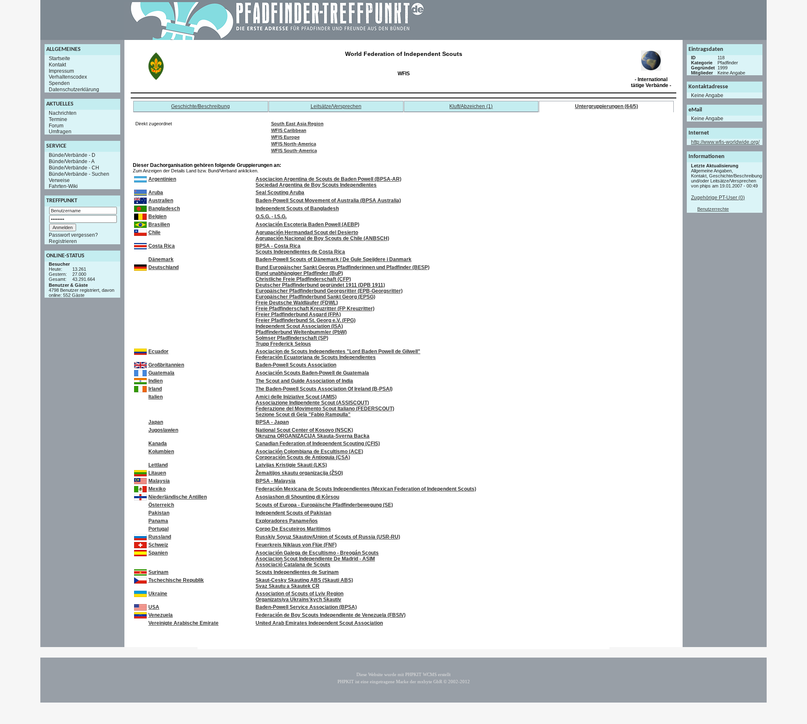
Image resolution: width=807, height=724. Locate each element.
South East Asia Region (297, 123)
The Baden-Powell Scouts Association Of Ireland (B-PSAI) (324, 389)
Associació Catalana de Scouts (293, 565)
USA (153, 607)
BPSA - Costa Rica (278, 246)
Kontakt (57, 65)
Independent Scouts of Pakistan (293, 513)
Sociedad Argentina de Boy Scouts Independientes (316, 185)
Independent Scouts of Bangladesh (297, 208)
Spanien (158, 553)
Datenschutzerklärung (74, 89)
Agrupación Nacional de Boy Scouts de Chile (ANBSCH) (322, 238)
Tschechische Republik (176, 580)
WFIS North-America (293, 143)
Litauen (157, 473)
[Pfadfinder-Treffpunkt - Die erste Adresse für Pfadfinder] (277, 38)
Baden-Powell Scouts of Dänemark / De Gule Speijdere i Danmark (333, 259)
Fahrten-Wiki (63, 186)
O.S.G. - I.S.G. (271, 216)
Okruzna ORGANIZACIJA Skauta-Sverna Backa (312, 436)
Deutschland (163, 267)
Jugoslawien (163, 430)
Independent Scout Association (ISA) (299, 326)
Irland (155, 389)
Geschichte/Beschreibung (200, 106)
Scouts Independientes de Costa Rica (300, 252)
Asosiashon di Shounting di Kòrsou (297, 497)
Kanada (157, 444)
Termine (58, 119)
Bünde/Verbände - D (72, 155)
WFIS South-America (294, 150)
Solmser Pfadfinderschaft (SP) (292, 338)
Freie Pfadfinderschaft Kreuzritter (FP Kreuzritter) (315, 309)
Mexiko (157, 489)
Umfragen (60, 132)
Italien (155, 397)
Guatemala (161, 373)
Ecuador (158, 351)
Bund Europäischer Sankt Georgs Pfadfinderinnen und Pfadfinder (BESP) (343, 267)
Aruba (155, 193)
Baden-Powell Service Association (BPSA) (306, 607)
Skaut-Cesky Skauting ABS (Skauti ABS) (304, 580)
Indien (155, 381)
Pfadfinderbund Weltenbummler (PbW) (301, 332)
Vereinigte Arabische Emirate (183, 623)
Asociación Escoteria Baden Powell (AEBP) (307, 224)
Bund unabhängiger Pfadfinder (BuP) (299, 273)
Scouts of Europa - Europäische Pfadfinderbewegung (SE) (324, 505)
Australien (160, 200)
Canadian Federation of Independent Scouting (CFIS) (318, 444)
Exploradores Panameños (287, 521)
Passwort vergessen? (73, 235)
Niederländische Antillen (177, 497)
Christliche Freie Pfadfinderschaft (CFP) (303, 279)
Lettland (158, 465)
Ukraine (157, 594)
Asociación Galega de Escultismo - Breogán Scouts (317, 553)
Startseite (59, 58)
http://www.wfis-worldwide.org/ (725, 142)
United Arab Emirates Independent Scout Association (319, 623)
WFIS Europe (285, 137)
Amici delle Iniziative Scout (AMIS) (296, 397)
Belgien (157, 216)
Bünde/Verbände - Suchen (79, 174)
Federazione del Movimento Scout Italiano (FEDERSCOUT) (325, 409)
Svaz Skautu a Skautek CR (287, 586)
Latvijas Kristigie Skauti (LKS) (291, 465)
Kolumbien (161, 451)
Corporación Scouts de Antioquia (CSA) (303, 457)
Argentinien (162, 179)
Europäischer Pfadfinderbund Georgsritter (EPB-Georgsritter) (329, 291)
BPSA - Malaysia (275, 481)
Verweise (59, 180)
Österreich (161, 505)
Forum (56, 125)
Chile (154, 232)
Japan (155, 422)
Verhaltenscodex (68, 77)
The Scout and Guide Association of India (304, 381)
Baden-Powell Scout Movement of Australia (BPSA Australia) (328, 200)
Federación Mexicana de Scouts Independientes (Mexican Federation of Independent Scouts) (366, 489)
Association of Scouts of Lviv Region (299, 594)
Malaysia (159, 481)
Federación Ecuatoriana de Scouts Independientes (316, 357)
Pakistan (158, 513)
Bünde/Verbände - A (72, 161)
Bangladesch (164, 208)
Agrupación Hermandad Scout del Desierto (307, 232)
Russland (159, 537)
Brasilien (159, 224)
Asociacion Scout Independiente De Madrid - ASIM (315, 559)
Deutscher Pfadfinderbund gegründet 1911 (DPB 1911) (320, 285)
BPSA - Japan (272, 422)
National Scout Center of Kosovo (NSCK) (304, 430)
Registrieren (63, 241)
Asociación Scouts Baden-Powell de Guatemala (312, 373)
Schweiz (158, 545)
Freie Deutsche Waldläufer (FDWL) (297, 303)
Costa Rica (161, 246)
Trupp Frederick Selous (283, 344)
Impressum (61, 71)
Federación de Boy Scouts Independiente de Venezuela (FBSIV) (331, 615)
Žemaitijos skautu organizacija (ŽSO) (299, 473)
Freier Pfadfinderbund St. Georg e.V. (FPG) (306, 320)
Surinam (158, 572)
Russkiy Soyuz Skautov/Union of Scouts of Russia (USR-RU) (328, 537)
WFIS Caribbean (288, 130)
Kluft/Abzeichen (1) (471, 106)
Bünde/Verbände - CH (74, 168)
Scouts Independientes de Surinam (297, 572)
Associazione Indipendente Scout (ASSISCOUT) (312, 403)
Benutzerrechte (713, 208)
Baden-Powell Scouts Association (296, 365)
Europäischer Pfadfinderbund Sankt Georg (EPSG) (315, 297)
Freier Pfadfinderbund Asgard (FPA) (298, 314)
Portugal (158, 529)
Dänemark (161, 259)
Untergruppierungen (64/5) (606, 106)
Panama (158, 521)
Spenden (59, 83)
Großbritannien (166, 365)
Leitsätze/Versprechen (336, 106)
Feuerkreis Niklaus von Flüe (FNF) (296, 545)
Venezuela (160, 615)
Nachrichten (62, 113)
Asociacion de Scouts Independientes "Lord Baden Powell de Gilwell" (338, 351)
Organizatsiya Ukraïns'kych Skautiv (298, 599)
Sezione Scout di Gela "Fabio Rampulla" (303, 414)
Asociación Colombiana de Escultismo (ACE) (309, 451)
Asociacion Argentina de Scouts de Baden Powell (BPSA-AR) (328, 179)
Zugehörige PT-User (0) (718, 198)
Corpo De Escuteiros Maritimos (293, 529)
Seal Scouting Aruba (280, 193)
